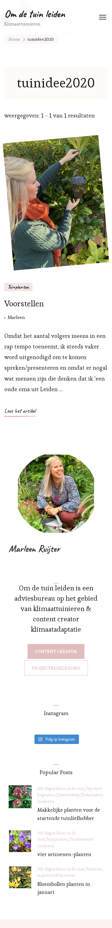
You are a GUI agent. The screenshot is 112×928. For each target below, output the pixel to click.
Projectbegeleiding (56, 668)
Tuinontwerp (68, 794)
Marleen (16, 317)
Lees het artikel (20, 410)
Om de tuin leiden (34, 13)
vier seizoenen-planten (64, 854)
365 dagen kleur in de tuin (60, 788)
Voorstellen (24, 303)
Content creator (56, 651)
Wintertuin (65, 875)
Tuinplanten (18, 287)
